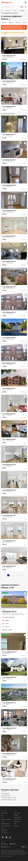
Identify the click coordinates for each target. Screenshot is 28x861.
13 (19, 575)
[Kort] (25, 7)
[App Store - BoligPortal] (13, 843)
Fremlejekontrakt (17, 817)
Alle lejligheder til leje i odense (10, 13)
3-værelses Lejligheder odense (8, 799)
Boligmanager (4, 829)
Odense (15, 10)
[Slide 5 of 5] (15, 52)
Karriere (2, 827)
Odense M (18, 22)
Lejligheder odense (5, 795)
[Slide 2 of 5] (13, 52)
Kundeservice (17, 821)
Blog (2, 815)
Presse (2, 817)
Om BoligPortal (4, 813)
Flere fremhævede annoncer (8, 113)
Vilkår (15, 823)
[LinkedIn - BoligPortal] (6, 837)
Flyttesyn (16, 815)
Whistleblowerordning (5, 825)
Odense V (11, 22)
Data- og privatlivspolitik (6, 819)
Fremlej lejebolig (17, 819)
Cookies (2, 821)
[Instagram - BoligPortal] (10, 837)
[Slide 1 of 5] (12, 52)
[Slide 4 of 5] (14, 52)
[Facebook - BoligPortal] (2, 837)
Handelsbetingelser (5, 823)
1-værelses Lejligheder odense (8, 797)
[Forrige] (5, 575)
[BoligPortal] (7, 2)
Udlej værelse (17, 813)
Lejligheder (7, 10)
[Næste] (22, 575)
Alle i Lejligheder (5, 793)
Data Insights (4, 832)
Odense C (4, 22)
